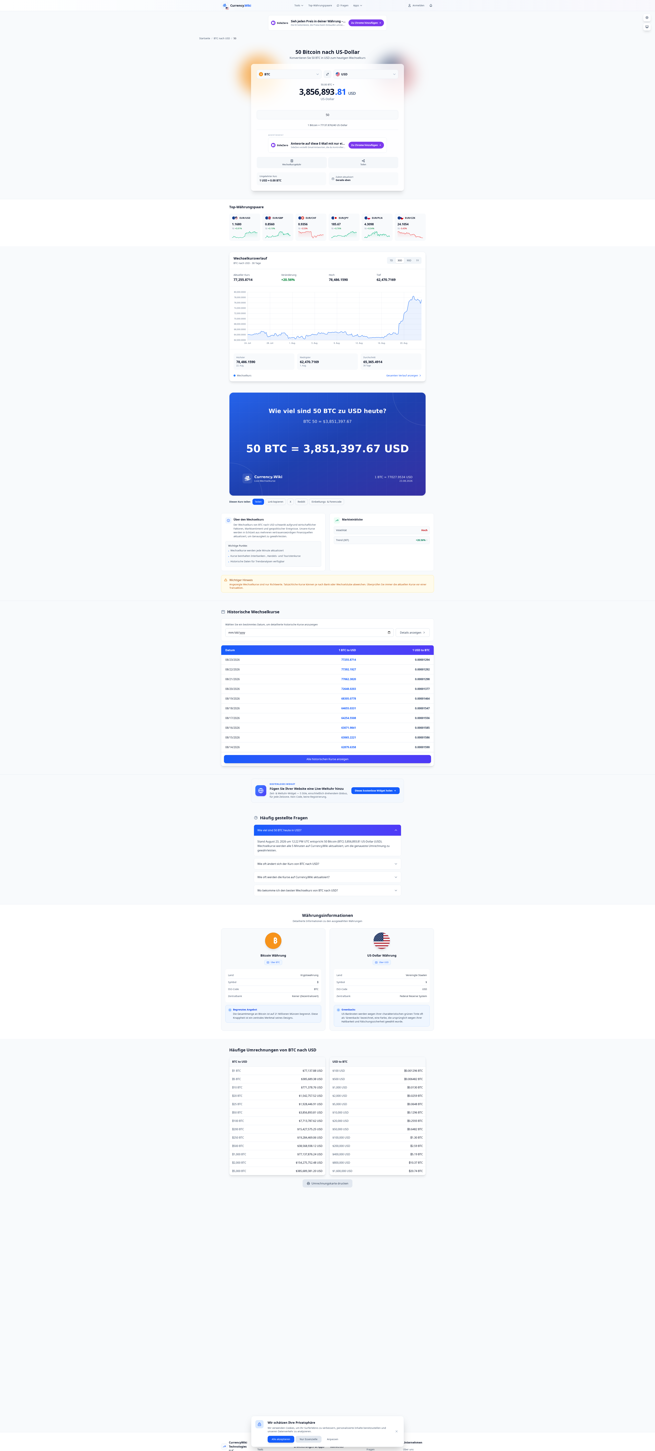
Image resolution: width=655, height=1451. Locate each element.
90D (409, 260)
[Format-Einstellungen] (647, 17)
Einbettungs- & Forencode (326, 501)
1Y (417, 260)
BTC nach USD (222, 38)
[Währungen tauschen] (327, 74)
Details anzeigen (410, 632)
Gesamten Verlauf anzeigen (402, 375)
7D (391, 260)
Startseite (204, 38)
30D (400, 260)
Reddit (301, 501)
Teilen (258, 501)
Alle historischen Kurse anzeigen (327, 759)
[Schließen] (397, 1431)
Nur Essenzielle (308, 1439)
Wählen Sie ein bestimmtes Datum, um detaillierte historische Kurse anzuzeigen (271, 624)
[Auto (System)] (647, 27)
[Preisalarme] (431, 5)
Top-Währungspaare (320, 5)
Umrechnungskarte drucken (329, 1183)
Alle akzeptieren (281, 1439)
